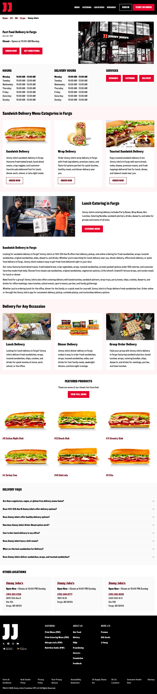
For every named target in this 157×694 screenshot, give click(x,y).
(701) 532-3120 (13, 594)
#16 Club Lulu (61, 475)
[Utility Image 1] (8, 648)
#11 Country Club (114, 438)
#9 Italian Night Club (13, 438)
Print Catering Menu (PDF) (57, 637)
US (11, 18)
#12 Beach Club (62, 438)
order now (66, 180)
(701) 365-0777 (64, 594)
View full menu (79, 394)
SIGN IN (125, 7)
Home (5, 18)
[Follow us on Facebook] (8, 644)
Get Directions (32, 51)
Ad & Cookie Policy (26, 681)
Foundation (78, 658)
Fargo (22, 18)
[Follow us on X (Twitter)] (4, 644)
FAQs (75, 642)
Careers (76, 653)
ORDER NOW (118, 180)
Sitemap (151, 680)
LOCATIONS (99, 7)
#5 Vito (109, 475)
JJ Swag (104, 642)
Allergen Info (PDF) (53, 642)
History (76, 637)
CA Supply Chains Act (99, 681)
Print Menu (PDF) (53, 632)
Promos (104, 632)
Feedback (77, 663)
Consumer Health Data (134, 681)
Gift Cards (105, 637)
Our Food (77, 632)
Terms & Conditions (7, 681)
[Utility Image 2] (22, 648)
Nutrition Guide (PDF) (55, 648)
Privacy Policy (41, 681)
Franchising (78, 648)
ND (16, 18)
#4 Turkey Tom (10, 475)
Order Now (11, 51)
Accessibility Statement (76, 681)
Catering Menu (92, 229)
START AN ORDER (144, 7)
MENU (77, 7)
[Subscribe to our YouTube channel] (18, 644)
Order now (14, 180)
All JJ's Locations (115, 681)
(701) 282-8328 (116, 594)
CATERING (86, 7)
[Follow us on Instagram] (13, 644)
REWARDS (111, 7)
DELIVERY (146, 78)
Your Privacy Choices (56, 681)
